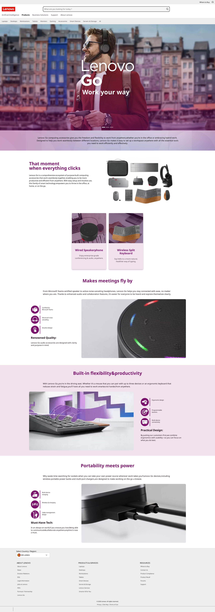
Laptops (81, 566)
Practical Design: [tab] (152, 430)
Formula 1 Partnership (24, 591)
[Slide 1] (103, 127)
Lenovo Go (21, 595)
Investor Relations (23, 574)
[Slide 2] (107, 127)
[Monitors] (48, 21)
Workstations (83, 574)
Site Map (105, 605)
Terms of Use (114, 605)
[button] (167, 9)
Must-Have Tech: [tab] (42, 522)
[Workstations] (30, 21)
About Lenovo (22, 566)
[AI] (101, 21)
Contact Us (144, 570)
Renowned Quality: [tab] (43, 338)
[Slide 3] (111, 127)
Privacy (99, 605)
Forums (143, 581)
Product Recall (145, 577)
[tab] (47, 310)
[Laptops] (8, 21)
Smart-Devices (83, 581)
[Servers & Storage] (97, 21)
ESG (18, 577)
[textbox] (33, 555)
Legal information (23, 581)
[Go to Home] (8, 9)
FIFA (18, 588)
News (19, 570)
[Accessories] (68, 21)
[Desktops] (18, 21)
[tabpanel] (133, 513)
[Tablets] (38, 21)
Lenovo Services (84, 588)
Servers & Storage (85, 584)
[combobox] (104, 9)
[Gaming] (56, 21)
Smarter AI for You (85, 591)
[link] (213, 2)
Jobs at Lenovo (22, 584)
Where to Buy (145, 566)
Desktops (82, 570)
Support (143, 584)
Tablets (81, 577)
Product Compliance (147, 574)
